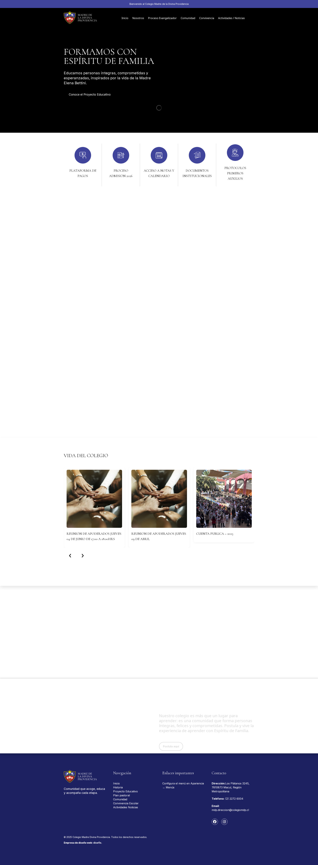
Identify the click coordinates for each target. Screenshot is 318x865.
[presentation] (70, 555)
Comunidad (188, 18)
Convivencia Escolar (126, 803)
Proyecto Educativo (125, 791)
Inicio (125, 18)
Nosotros (138, 18)
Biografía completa (82, 399)
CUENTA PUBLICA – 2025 (214, 534)
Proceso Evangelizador (162, 18)
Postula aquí (171, 732)
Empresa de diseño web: (83, 842)
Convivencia (206, 18)
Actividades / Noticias (231, 18)
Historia (118, 787)
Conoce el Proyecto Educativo (90, 94)
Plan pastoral (121, 795)
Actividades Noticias (125, 807)
